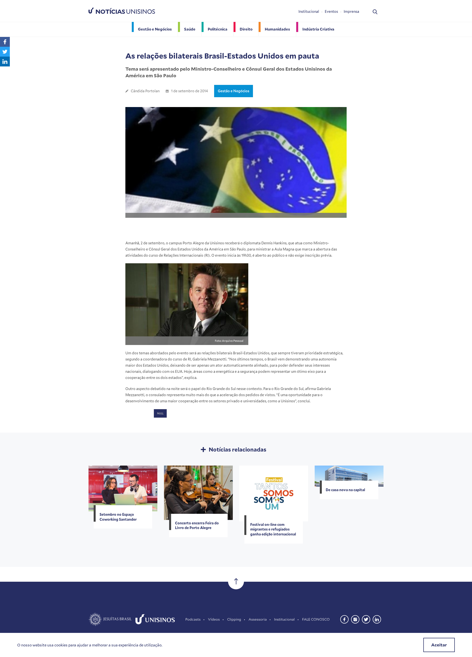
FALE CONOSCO (316, 619)
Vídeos (214, 619)
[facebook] (344, 618)
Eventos (331, 11)
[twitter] (366, 618)
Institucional (308, 11)
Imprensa (351, 11)
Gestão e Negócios (233, 91)
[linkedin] (377, 618)
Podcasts (193, 619)
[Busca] (375, 11)
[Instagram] (355, 618)
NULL (160, 413)
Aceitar (439, 645)
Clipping (234, 619)
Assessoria (258, 619)
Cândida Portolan (145, 91)
